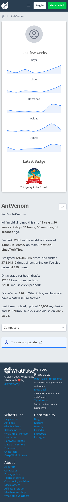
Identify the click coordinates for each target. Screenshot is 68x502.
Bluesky (38, 426)
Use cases (10, 437)
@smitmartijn (12, 384)
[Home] (3, 16)
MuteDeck (40, 389)
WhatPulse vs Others (16, 495)
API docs (9, 422)
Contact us (10, 470)
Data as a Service (14, 444)
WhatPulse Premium (16, 433)
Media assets (12, 485)
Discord (38, 422)
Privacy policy (12, 474)
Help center (11, 419)
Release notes (12, 430)
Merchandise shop (15, 492)
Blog (37, 419)
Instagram (40, 437)
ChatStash (10, 451)
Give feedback (12, 426)
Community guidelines (17, 481)
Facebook (40, 433)
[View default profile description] (63, 207)
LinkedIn (39, 430)
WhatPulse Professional (48, 378)
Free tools (10, 448)
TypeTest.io (41, 400)
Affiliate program (14, 488)
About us (9, 467)
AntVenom (17, 16)
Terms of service (14, 477)
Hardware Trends (14, 441)
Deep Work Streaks (15, 455)
